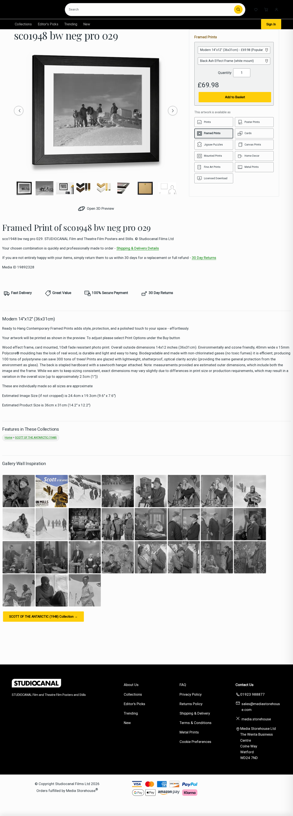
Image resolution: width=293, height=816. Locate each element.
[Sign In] (276, 9)
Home (8, 437)
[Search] (238, 9)
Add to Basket (235, 97)
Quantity (224, 72)
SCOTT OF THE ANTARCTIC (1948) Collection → (43, 617)
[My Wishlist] (256, 9)
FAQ (183, 685)
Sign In (271, 24)
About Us (131, 685)
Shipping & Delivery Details (137, 248)
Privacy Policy (191, 694)
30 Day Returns (204, 258)
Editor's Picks (48, 24)
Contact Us (245, 685)
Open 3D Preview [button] (100, 208)
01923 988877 (252, 694)
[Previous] (18, 110)
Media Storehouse (80, 790)
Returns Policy (191, 704)
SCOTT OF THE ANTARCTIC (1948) (36, 437)
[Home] (35, 9)
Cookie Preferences (195, 741)
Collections (23, 24)
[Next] (172, 110)
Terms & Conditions (195, 723)
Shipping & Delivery (195, 713)
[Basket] (266, 9)
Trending (70, 24)
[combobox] (150, 9)
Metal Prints (189, 732)
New (86, 24)
